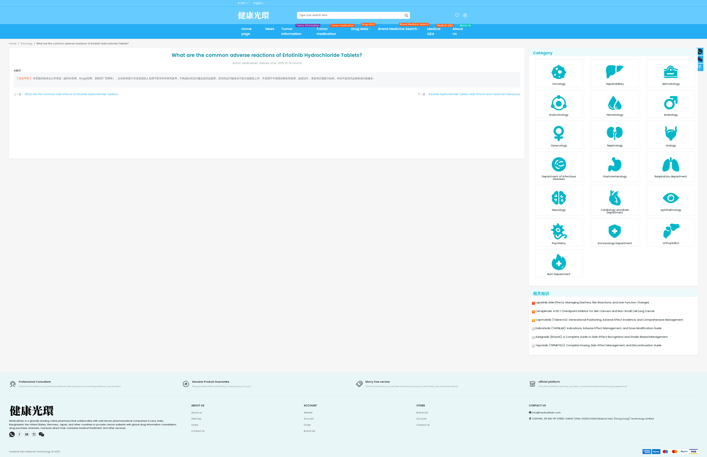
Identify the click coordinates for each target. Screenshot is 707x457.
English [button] (257, 3)
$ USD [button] (241, 3)
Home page (246, 31)
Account (309, 418)
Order (194, 424)
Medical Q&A (438, 30)
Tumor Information (297, 30)
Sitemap (196, 418)
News (269, 29)
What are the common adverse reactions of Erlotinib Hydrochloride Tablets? (82, 43)
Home (13, 43)
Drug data (362, 28)
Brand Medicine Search (400, 28)
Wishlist (308, 412)
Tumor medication (332, 30)
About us (196, 412)
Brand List (309, 431)
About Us (461, 30)
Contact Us (198, 431)
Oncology (26, 43)
